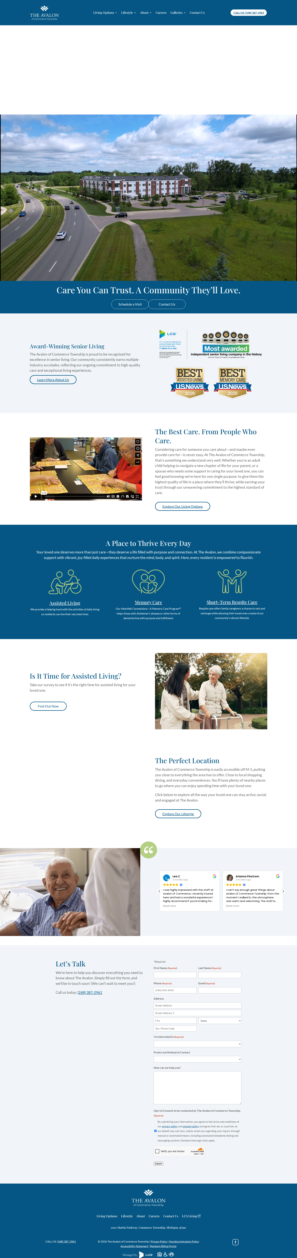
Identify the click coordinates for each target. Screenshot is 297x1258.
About (144, 12)
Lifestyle (127, 12)
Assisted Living (65, 603)
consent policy (191, 1126)
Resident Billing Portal (163, 1246)
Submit (158, 1163)
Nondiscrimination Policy (184, 1241)
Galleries (176, 12)
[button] (283, 891)
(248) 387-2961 (66, 1241)
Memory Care (148, 602)
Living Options (103, 12)
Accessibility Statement (134, 1246)
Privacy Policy (159, 1241)
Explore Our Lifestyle (178, 814)
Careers (161, 12)
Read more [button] (169, 906)
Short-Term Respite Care (232, 602)
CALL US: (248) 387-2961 (248, 12)
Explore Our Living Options (182, 506)
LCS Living (190, 1216)
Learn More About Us (53, 380)
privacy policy (170, 1126)
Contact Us (197, 12)
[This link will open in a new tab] (235, 1242)
